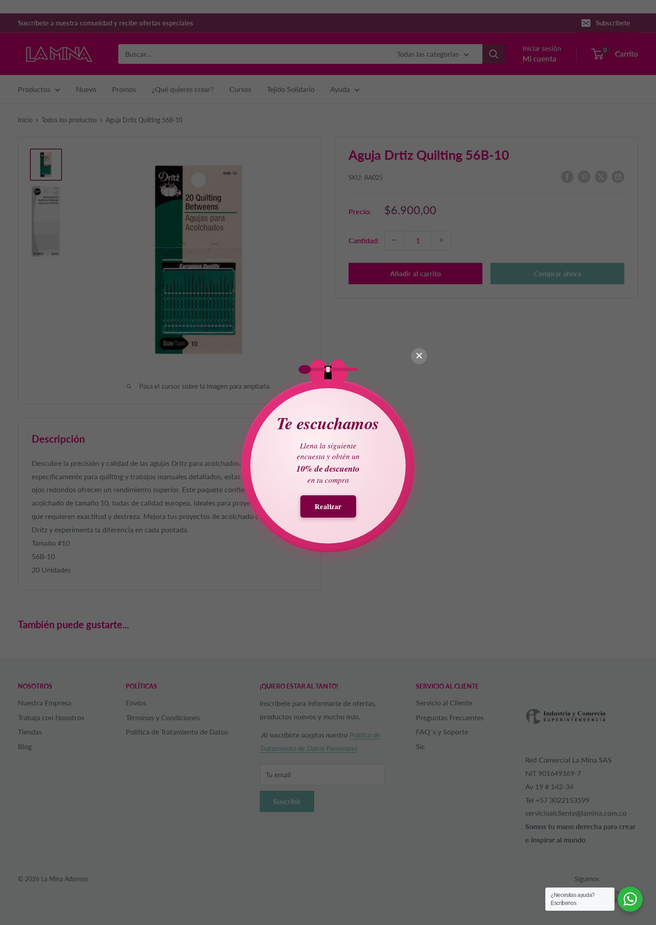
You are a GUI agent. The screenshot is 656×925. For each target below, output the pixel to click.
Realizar (328, 506)
